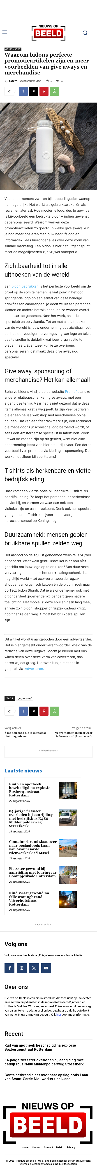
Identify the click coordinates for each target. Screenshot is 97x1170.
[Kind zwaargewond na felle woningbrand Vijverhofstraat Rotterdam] (68, 899)
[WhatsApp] (54, 91)
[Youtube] (46, 968)
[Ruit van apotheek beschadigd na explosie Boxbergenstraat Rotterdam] (68, 790)
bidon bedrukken (25, 286)
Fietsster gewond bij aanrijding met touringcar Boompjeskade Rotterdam (33, 872)
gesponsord (24, 698)
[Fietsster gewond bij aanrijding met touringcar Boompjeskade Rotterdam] (68, 875)
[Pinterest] (43, 91)
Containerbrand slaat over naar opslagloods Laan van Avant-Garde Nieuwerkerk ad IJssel (33, 847)
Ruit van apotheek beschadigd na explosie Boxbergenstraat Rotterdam (29, 790)
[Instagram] (22, 968)
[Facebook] (23, 91)
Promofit (72, 391)
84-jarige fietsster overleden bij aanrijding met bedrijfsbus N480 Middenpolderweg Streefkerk (31, 818)
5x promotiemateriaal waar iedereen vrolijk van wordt (73, 734)
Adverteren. (34, 669)
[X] (33, 91)
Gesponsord (13, 49)
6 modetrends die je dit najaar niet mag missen (25, 734)
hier (58, 1014)
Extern (13, 81)
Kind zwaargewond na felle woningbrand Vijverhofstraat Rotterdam (29, 899)
